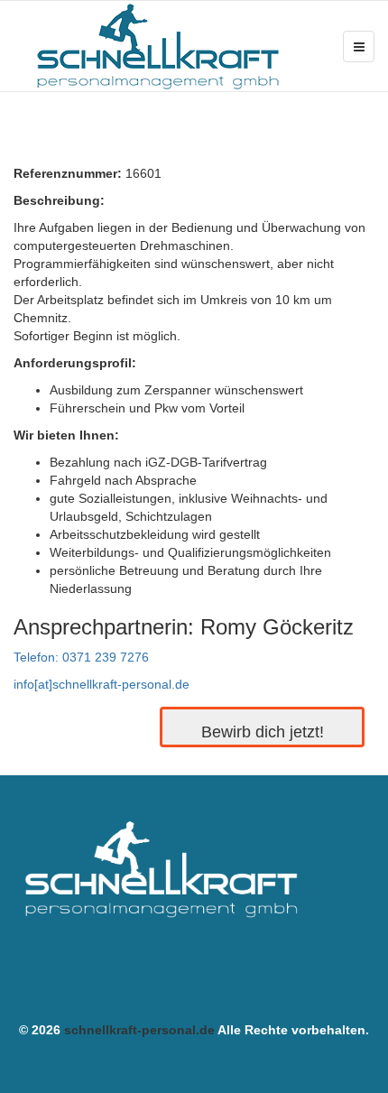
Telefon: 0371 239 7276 (81, 657)
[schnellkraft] (158, 46)
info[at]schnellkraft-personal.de (101, 684)
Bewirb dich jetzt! (262, 732)
